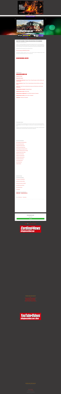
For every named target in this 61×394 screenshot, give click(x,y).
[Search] (45, 19)
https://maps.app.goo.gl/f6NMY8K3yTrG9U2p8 (22, 50)
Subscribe (30, 218)
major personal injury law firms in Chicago (22, 150)
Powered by (29, 221)
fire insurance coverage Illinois (20, 179)
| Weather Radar (22, 91)
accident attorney (18, 163)
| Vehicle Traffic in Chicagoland (24, 95)
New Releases (30, 15)
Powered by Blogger (30, 389)
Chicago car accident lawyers (20, 155)
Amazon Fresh (34, 15)
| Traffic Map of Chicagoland (22, 97)
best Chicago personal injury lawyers (21, 142)
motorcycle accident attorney (20, 157)
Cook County (20, 197)
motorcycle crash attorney (20, 158)
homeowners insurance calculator (21, 183)
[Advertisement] (30, 65)
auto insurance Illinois (19, 187)
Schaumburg (24, 197)
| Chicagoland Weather (24, 89)
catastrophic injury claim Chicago (20, 152)
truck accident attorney (19, 160)
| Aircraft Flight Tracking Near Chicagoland (27, 93)
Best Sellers (26, 15)
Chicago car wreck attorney (20, 153)
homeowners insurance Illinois (20, 181)
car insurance (18, 189)
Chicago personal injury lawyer (20, 145)
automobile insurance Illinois (20, 185)
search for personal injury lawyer (20, 147)
